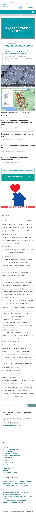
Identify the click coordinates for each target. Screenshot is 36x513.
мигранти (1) (25, 272)
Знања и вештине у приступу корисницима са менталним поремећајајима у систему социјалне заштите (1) (18, 240)
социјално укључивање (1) (10, 380)
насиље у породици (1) (9, 297)
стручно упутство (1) (8, 390)
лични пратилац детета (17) (23, 265)
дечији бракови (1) (8, 231)
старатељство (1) (7, 384)
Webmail (6, 470)
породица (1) (6, 348)
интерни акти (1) (7, 256)
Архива (5, 466)
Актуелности (8, 451)
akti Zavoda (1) (6, 221)
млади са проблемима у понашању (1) (13, 275)
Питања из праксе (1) (8, 345)
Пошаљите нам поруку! (12, 425)
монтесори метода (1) (8, 279)
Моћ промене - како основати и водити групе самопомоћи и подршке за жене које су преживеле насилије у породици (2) (18, 285)
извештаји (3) (6, 246)
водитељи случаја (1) (23, 224)
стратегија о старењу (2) (9, 387)
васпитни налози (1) (8, 224)
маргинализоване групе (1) (10, 269)
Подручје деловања (10, 449)
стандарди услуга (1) (27, 380)
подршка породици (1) (24, 345)
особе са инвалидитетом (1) (10, 341)
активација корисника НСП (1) (22, 221)
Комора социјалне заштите (13, 490)
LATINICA (30, 7)
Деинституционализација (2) (11, 227)
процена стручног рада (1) (10, 370)
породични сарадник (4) (20, 348)
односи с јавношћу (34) (9, 325)
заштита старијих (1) (22, 231)
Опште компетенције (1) (9, 329)
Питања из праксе (10, 472)
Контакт (6, 464)
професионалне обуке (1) (10, 367)
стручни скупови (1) (26, 387)
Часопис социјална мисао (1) (11, 400)
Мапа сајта (7, 468)
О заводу (6, 447)
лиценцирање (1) (7, 265)
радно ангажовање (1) (9, 377)
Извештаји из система (11, 455)
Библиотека (7, 457)
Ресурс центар (8, 460)
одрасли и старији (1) (25, 325)
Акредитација (8, 462)
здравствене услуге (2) (9, 234)
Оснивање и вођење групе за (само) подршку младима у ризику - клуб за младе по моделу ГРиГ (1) (18, 335)
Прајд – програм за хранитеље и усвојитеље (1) (16, 351)
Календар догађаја (10, 453)
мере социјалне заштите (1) (10, 272)
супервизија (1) (22, 390)
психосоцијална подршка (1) (11, 374)
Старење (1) (18, 384)
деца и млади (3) (27, 227)
